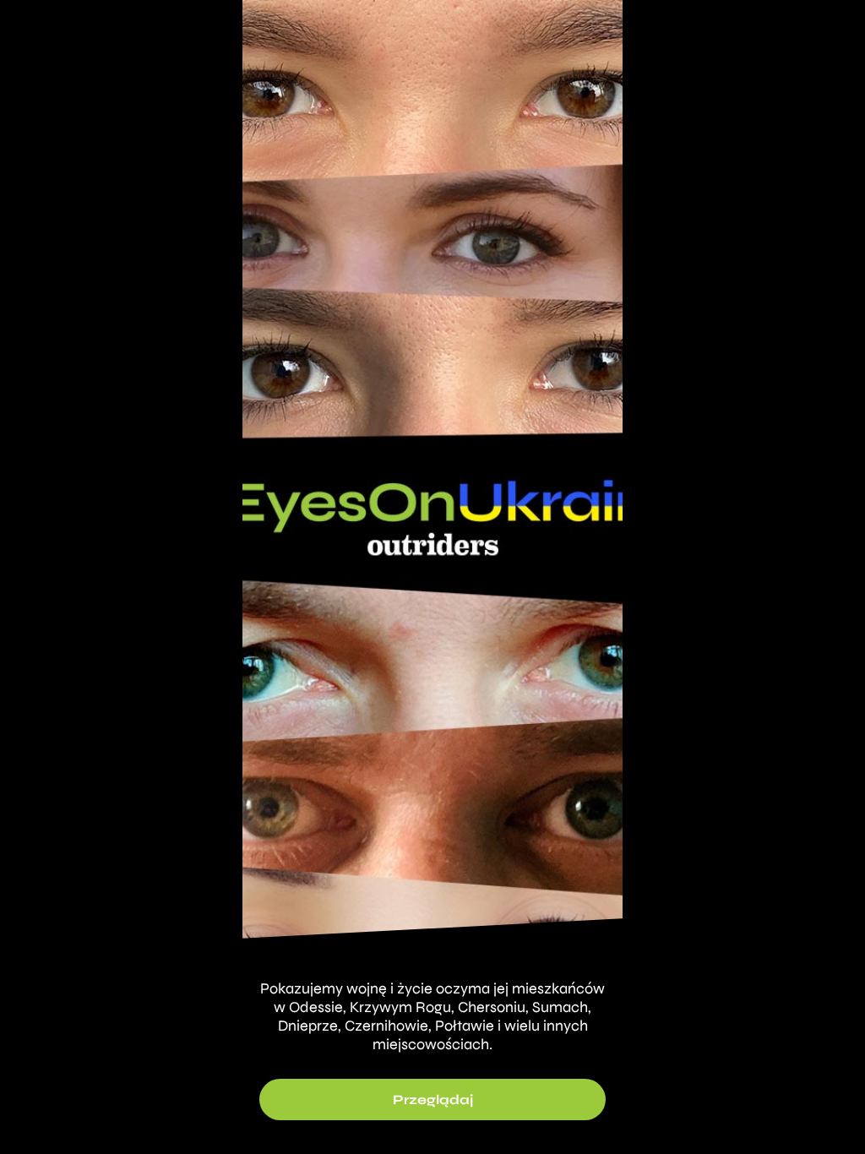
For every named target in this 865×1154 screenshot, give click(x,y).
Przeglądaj (433, 1099)
